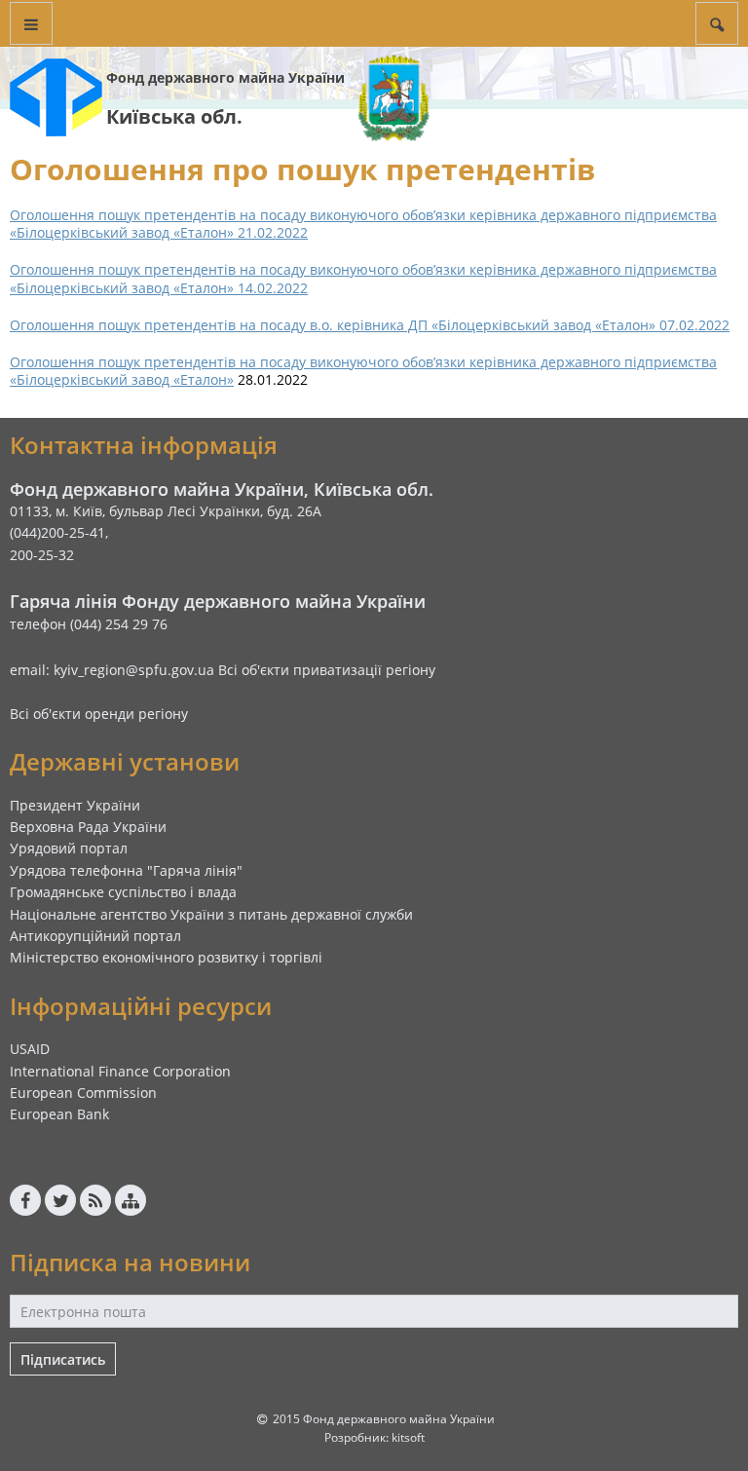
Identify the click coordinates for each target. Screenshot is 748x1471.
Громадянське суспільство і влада (123, 892)
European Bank (59, 1114)
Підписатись (62, 1359)
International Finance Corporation (120, 1071)
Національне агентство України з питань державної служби (211, 914)
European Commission (83, 1092)
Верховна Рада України (88, 826)
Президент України (75, 805)
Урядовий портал (69, 848)
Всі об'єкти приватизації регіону (326, 669)
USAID (30, 1048)
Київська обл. (174, 116)
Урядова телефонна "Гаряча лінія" (126, 870)
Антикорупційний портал (95, 935)
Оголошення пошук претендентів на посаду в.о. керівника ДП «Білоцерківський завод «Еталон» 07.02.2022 (369, 325)
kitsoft (408, 1437)
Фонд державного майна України (225, 77)
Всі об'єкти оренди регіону (99, 713)
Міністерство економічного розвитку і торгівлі (166, 957)
